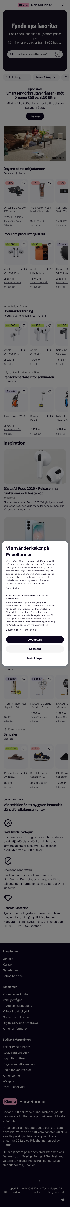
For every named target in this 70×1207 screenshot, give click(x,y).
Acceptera (35, 639)
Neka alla (35, 649)
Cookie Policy (12, 588)
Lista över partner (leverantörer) (21, 630)
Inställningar (35, 658)
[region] (35, 603)
